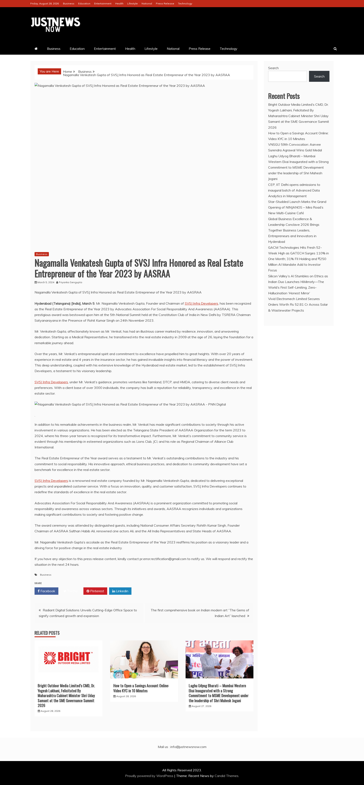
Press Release (165, 3)
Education (84, 3)
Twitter (72, 591)
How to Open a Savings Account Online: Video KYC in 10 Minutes (141, 688)
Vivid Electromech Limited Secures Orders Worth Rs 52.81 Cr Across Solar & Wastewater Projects (298, 304)
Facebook (47, 591)
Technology (185, 3)
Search (273, 68)
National (147, 3)
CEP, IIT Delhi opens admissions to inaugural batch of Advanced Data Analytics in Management (294, 190)
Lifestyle (132, 3)
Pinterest (96, 591)
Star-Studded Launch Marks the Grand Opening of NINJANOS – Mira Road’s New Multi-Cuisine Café (297, 207)
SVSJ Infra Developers (201, 303)
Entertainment (102, 3)
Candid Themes (226, 776)
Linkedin (121, 591)
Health (119, 3)
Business (68, 3)
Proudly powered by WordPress (149, 776)
